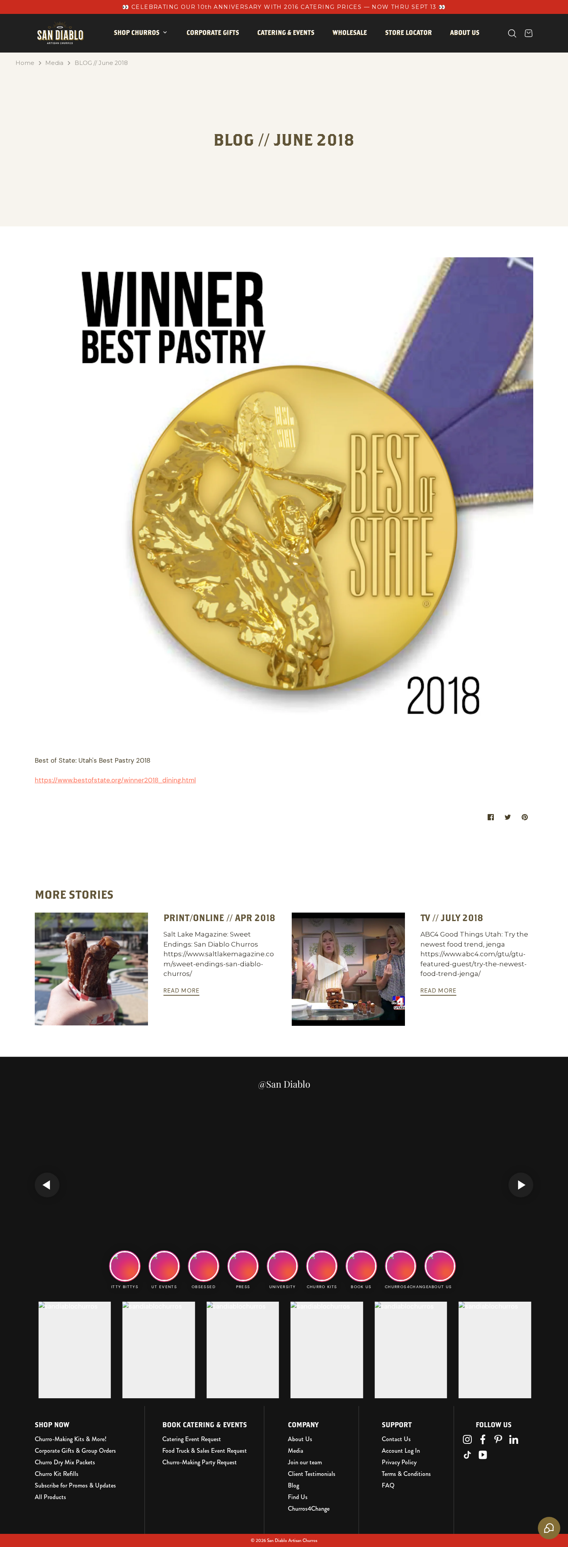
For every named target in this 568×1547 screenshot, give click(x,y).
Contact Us (396, 1439)
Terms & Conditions (406, 1474)
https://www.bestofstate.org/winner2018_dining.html (115, 780)
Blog (293, 1485)
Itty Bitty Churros (150, 57)
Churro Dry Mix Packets (65, 1462)
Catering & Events (286, 32)
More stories (74, 894)
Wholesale (350, 32)
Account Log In (401, 1451)
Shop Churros (137, 32)
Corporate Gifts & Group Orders (75, 1451)
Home (24, 63)
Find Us (298, 1497)
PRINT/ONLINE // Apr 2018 (219, 918)
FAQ (388, 1485)
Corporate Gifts (213, 32)
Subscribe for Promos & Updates (75, 1485)
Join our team (305, 1462)
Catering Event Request (191, 1439)
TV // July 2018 (451, 918)
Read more (181, 990)
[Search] (512, 33)
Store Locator (408, 32)
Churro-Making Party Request (199, 1462)
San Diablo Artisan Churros (292, 1540)
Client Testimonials (311, 1474)
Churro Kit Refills (56, 1474)
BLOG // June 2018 (101, 63)
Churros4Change (309, 1509)
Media (54, 63)
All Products (50, 1497)
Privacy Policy (399, 1462)
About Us (300, 1439)
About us (465, 32)
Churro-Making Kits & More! (71, 1439)
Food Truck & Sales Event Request (204, 1451)
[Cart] (528, 33)
